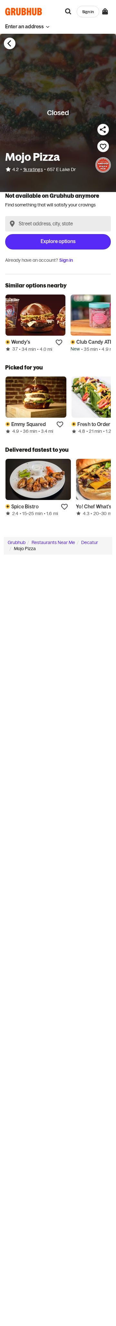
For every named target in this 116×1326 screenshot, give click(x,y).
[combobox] (58, 224)
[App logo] (23, 11)
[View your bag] (105, 11)
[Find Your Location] (12, 224)
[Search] (68, 11)
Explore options (58, 241)
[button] (27, 26)
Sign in (66, 260)
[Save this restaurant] (103, 146)
